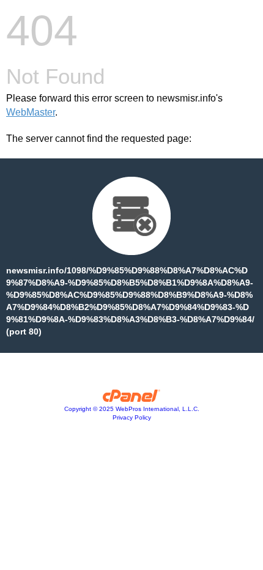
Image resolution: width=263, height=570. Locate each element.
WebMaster (30, 112)
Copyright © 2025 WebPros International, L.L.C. (131, 408)
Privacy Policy (132, 417)
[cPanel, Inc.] (132, 399)
